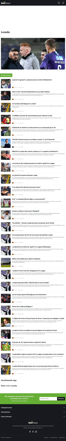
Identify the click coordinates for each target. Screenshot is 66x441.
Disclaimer (46, 437)
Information (5, 412)
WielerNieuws (62, 437)
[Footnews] (33, 422)
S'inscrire (61, 398)
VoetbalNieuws (53, 437)
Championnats (6, 408)
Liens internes (6, 416)
